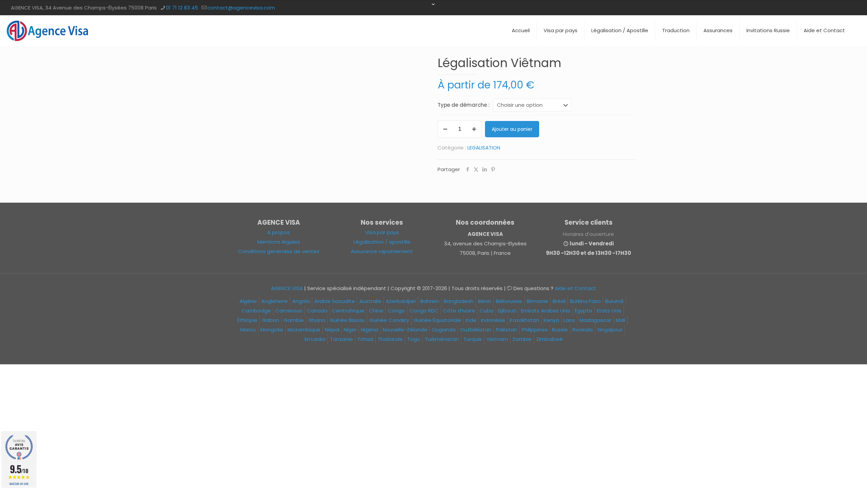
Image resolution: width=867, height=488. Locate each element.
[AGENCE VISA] (47, 30)
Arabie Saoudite (334, 301)
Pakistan (506, 329)
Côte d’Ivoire (459, 310)
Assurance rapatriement (382, 251)
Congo (396, 310)
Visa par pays (382, 232)
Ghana (316, 320)
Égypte (583, 310)
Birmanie (537, 301)
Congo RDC (424, 310)
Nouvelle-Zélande (405, 329)
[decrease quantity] (445, 129)
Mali (620, 320)
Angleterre (274, 301)
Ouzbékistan (475, 329)
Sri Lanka (314, 339)
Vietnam (497, 339)
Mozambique (304, 329)
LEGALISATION (483, 147)
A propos (278, 232)
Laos (569, 320)
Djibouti (507, 310)
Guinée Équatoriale (437, 320)
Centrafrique (348, 310)
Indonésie (493, 320)
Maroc (248, 329)
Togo (413, 339)
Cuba (486, 310)
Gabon (270, 320)
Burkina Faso (585, 301)
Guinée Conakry (389, 320)
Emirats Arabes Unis (545, 310)
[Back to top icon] (834, 474)
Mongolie (271, 329)
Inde (471, 320)
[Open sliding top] (433, 7)
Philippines (535, 329)
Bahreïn (429, 301)
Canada (317, 310)
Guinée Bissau (347, 320)
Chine (376, 310)
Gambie (293, 320)
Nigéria (369, 329)
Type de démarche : (464, 104)
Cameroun (288, 310)
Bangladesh (458, 301)
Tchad (365, 339)
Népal (332, 329)
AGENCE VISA (287, 288)
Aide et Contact (575, 288)
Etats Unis (609, 310)
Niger (350, 329)
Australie (370, 301)
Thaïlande (390, 339)
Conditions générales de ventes (278, 251)
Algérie (248, 301)
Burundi (614, 301)
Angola (301, 301)
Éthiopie (247, 320)
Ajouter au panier (512, 129)
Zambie (522, 339)
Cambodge (256, 310)
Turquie (472, 339)
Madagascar (595, 320)
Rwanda (582, 329)
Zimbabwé (549, 339)
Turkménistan (442, 339)
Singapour (609, 329)
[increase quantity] (474, 129)
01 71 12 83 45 (182, 7)
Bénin (484, 301)
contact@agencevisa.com (241, 7)
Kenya (551, 320)
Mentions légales (278, 241)
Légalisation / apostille (382, 241)
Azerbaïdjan (401, 301)
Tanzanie (341, 339)
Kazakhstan (524, 320)
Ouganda (444, 329)
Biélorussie (509, 301)
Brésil (559, 301)
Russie (560, 329)
